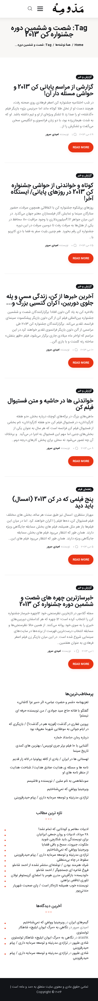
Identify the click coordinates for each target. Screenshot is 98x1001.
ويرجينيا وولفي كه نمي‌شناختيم (67, 789)
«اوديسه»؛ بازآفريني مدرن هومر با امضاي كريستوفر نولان (49, 875)
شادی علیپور (80, 943)
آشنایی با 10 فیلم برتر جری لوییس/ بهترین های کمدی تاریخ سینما (52, 748)
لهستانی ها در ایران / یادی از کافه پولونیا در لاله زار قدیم (50, 759)
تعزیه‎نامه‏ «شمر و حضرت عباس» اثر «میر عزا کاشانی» (52, 702)
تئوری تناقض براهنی (74, 880)
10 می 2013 (86, 349)
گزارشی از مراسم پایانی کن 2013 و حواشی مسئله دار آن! (53, 90)
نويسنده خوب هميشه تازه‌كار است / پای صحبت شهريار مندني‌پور (50, 888)
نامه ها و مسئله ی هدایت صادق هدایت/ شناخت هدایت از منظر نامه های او (49, 770)
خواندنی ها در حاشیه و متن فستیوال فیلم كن (50, 404)
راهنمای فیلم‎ (85, 489)
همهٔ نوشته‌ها (63, 45)
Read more (81, 147)
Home (79, 45)
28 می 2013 (86, 134)
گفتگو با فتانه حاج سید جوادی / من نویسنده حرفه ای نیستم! (51, 713)
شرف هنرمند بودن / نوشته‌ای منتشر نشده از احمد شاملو (50, 865)
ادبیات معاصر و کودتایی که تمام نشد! (63, 829)
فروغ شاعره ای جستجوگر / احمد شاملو (62, 870)
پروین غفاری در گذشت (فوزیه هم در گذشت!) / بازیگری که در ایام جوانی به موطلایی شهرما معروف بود (48, 726)
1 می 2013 (87, 651)
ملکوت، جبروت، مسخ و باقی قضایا (65, 845)
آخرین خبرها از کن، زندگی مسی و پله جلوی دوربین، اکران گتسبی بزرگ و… (49, 300)
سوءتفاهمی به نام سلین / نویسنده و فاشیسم (57, 781)
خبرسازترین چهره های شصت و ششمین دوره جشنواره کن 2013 (56, 601)
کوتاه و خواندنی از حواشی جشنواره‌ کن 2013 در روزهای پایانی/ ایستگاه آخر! (52, 192)
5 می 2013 (87, 546)
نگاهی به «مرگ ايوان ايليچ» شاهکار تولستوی (53, 930)
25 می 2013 (86, 245)
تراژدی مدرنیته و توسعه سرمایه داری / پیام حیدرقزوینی (51, 797)
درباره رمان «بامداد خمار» (71, 737)
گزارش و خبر (85, 77)
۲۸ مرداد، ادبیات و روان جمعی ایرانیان (62, 834)
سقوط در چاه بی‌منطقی (72, 860)
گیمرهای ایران (78, 922)
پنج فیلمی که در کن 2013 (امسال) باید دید (52, 503)
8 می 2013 (87, 448)
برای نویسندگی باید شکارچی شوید (64, 839)
